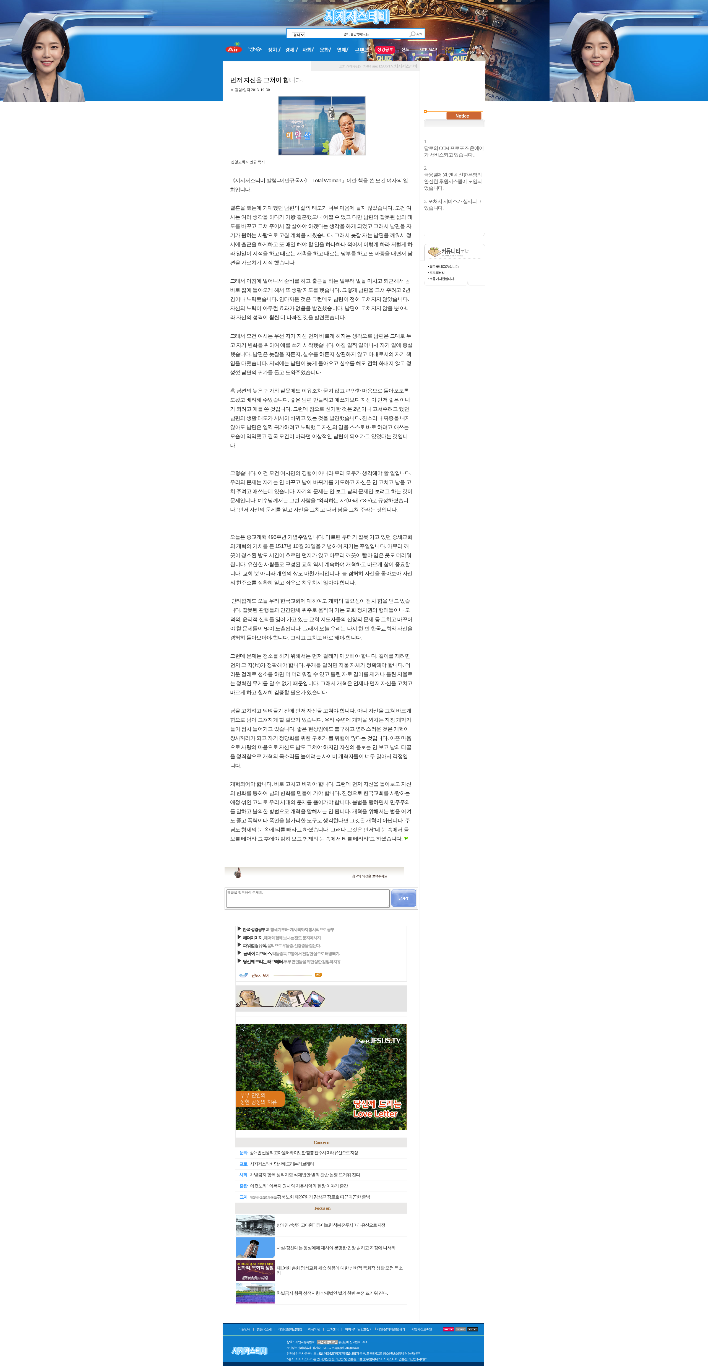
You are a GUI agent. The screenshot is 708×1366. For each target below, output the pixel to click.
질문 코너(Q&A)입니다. (444, 267)
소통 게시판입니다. (442, 279)
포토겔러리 (437, 273)
